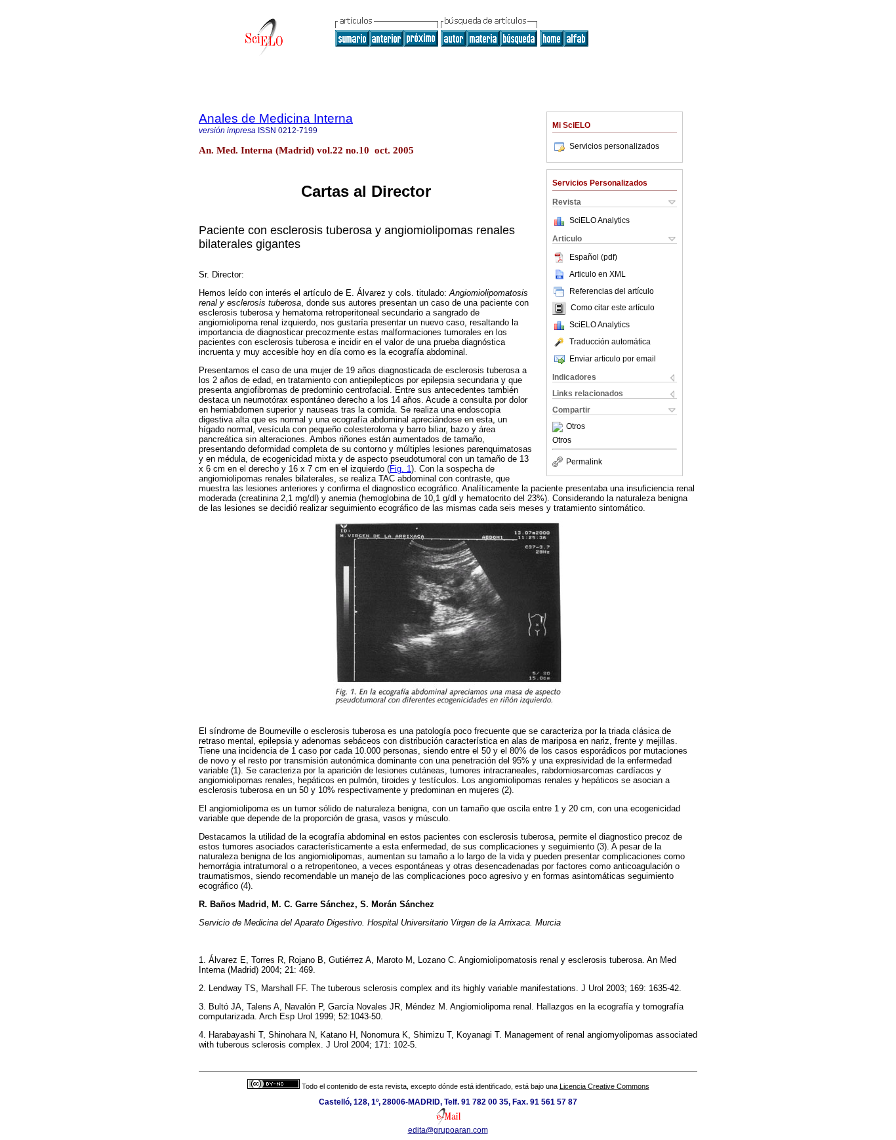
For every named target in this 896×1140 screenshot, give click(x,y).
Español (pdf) (593, 257)
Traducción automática (610, 341)
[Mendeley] (559, 427)
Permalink (584, 461)
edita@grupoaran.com (448, 1130)
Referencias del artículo (611, 291)
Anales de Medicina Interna (276, 118)
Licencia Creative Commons (604, 1086)
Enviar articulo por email (612, 358)
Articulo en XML (597, 274)
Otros (575, 427)
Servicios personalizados (614, 146)
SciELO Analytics (599, 220)
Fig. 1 (400, 469)
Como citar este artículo (613, 308)
